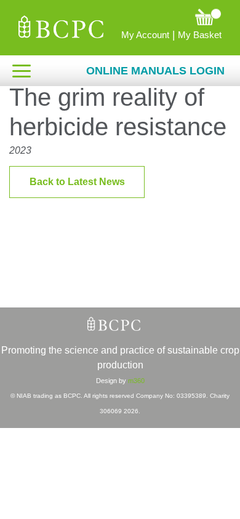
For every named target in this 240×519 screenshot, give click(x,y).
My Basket (200, 35)
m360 (136, 380)
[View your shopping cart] (166, 16)
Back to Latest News (77, 181)
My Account (145, 35)
